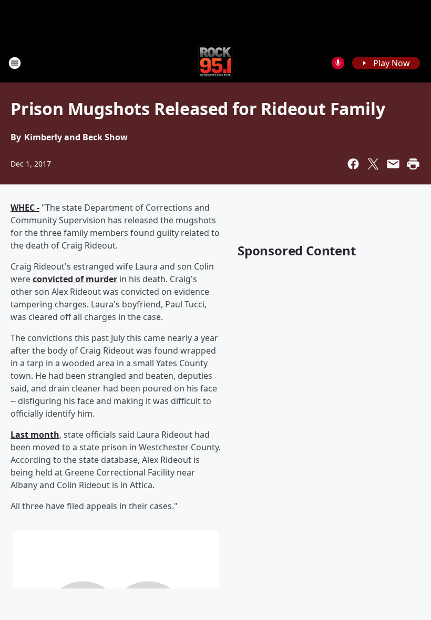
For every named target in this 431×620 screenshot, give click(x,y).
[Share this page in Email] (393, 164)
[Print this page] (413, 164)
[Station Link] (216, 63)
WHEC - (25, 207)
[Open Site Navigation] (14, 63)
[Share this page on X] (373, 164)
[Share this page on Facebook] (353, 164)
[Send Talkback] (338, 63)
